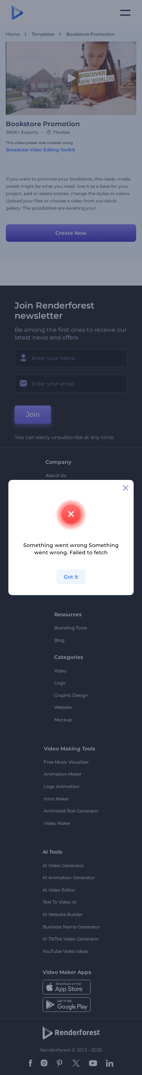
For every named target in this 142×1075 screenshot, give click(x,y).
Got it (71, 577)
